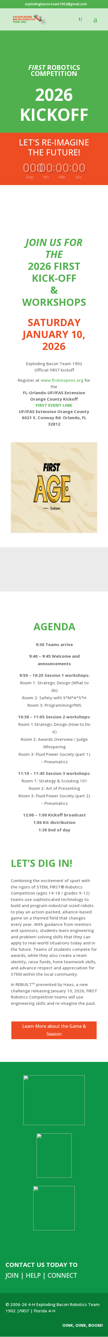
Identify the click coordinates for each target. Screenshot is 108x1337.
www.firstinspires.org (62, 380)
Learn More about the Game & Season (54, 1030)
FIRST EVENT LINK (54, 405)
